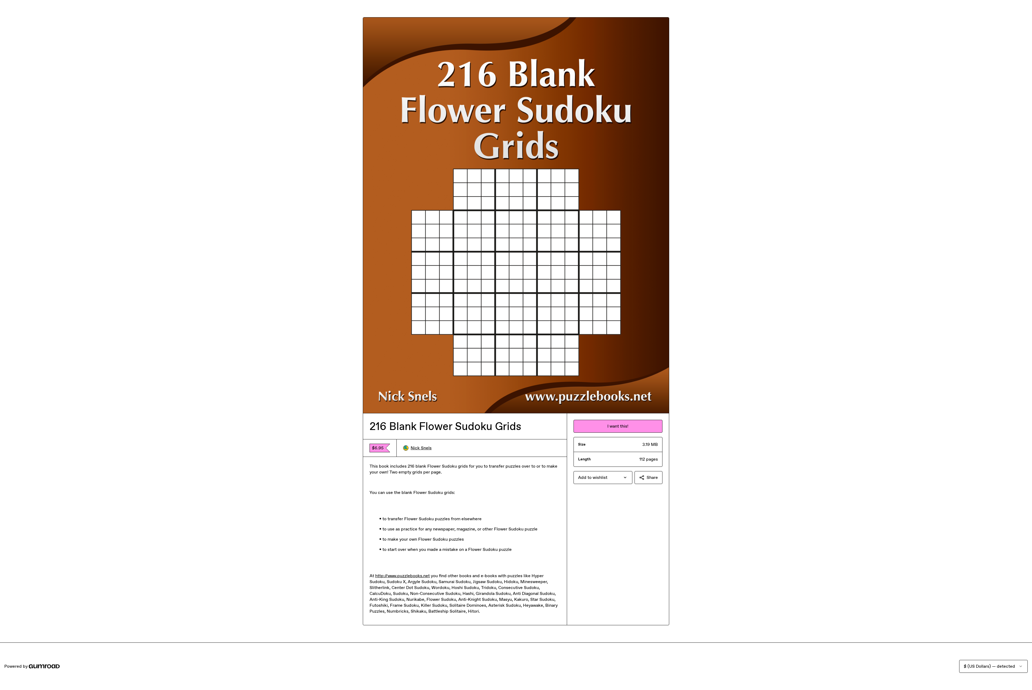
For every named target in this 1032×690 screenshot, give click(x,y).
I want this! (617, 426)
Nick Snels (421, 447)
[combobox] (603, 477)
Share (652, 477)
